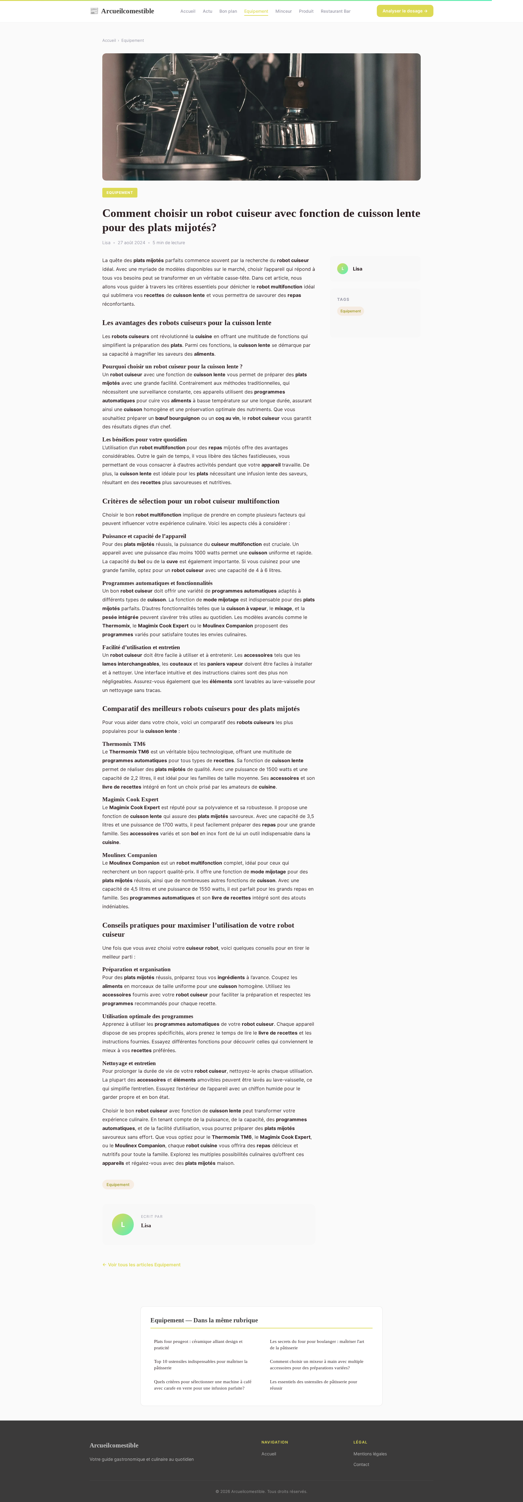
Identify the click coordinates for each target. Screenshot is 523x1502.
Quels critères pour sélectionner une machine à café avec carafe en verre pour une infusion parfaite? (203, 1385)
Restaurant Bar (335, 11)
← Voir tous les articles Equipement (141, 1265)
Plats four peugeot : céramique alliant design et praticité (198, 1344)
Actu (207, 11)
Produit (306, 11)
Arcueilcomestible (122, 11)
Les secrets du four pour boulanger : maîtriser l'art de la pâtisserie (317, 1344)
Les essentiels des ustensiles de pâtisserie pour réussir (313, 1385)
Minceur (283, 11)
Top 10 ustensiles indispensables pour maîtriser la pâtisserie (201, 1364)
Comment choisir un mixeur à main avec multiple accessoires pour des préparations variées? (316, 1364)
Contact (361, 1464)
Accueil (188, 11)
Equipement (256, 11)
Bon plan (228, 11)
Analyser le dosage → (405, 10)
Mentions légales (370, 1453)
